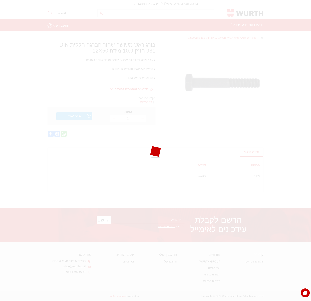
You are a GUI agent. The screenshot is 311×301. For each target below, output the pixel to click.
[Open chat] (305, 292)
